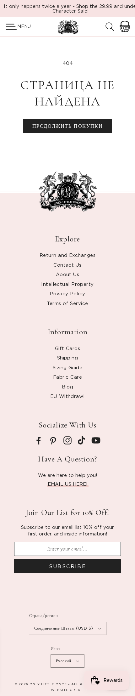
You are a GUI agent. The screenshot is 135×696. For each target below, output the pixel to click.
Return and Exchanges (67, 254)
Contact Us (67, 264)
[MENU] (8, 27)
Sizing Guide (67, 367)
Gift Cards (67, 348)
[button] (8, 27)
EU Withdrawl (67, 396)
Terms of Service (67, 303)
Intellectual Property (67, 283)
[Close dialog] (43, 632)
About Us (67, 274)
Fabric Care (67, 376)
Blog (67, 386)
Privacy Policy (67, 293)
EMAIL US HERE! (68, 483)
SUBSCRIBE (67, 566)
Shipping (67, 357)
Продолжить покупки (67, 126)
